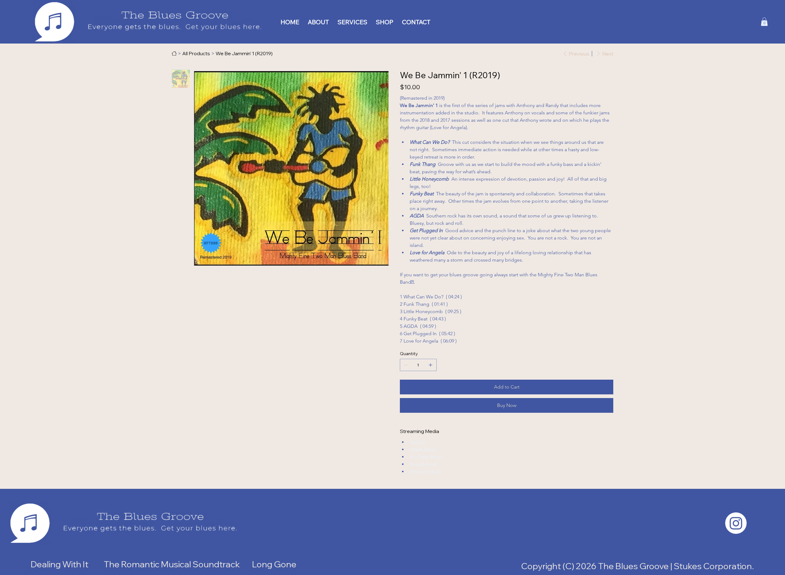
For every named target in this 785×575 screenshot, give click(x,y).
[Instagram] (736, 523)
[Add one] (430, 365)
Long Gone (275, 564)
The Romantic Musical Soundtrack (172, 564)
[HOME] (174, 53)
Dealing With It (59, 564)
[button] (764, 21)
